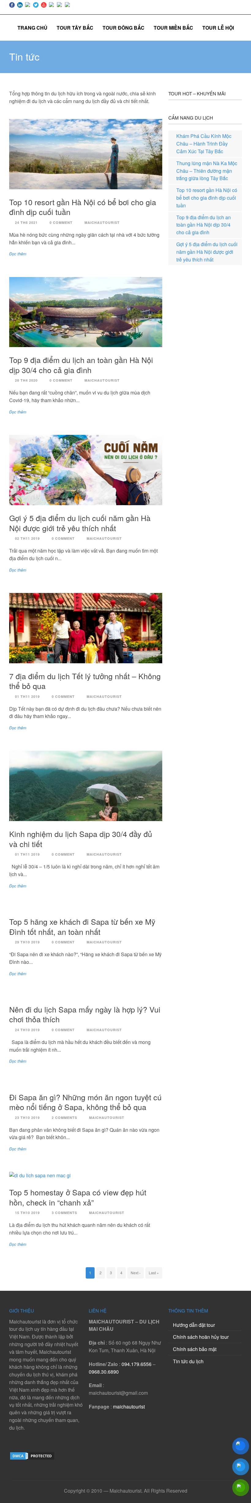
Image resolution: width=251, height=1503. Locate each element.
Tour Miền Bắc (173, 27)
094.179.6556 (137, 1364)
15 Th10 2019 (27, 1212)
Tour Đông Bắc (123, 27)
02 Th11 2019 (27, 538)
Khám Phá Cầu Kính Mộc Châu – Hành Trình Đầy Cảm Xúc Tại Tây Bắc (203, 143)
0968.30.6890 (104, 1371)
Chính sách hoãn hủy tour (201, 1336)
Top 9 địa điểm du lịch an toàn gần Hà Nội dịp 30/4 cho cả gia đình (81, 364)
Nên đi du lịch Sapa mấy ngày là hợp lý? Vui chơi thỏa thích (84, 1014)
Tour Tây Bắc (75, 27)
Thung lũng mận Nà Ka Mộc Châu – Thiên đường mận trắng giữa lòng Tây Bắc (206, 171)
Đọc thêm (17, 254)
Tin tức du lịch (188, 1361)
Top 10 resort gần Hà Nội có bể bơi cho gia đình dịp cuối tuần (82, 206)
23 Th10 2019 (27, 1117)
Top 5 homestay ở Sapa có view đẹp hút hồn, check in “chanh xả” (77, 1197)
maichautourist (129, 1406)
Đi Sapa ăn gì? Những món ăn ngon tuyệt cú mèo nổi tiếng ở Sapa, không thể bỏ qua (85, 1101)
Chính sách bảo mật (194, 1349)
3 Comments (64, 1212)
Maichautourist (102, 222)
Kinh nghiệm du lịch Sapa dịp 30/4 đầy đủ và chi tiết (80, 838)
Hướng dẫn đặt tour (194, 1324)
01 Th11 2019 (27, 696)
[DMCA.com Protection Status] (32, 1458)
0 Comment (61, 222)
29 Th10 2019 (27, 942)
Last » (154, 1272)
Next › (135, 1272)
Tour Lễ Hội (218, 27)
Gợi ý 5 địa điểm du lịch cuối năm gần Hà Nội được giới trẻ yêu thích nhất (80, 522)
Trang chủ (32, 27)
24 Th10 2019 (27, 1029)
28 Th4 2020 (26, 380)
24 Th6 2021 (26, 222)
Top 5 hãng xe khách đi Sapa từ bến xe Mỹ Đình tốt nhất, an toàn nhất (82, 926)
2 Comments (64, 1117)
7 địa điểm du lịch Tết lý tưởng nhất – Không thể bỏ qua (85, 680)
